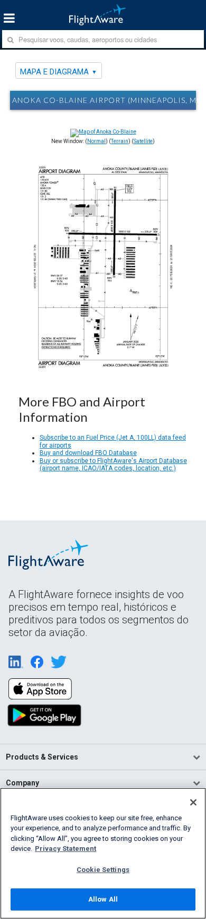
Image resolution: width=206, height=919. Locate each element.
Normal (96, 141)
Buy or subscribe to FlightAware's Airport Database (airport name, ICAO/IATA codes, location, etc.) (113, 464)
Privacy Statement (65, 848)
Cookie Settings (103, 870)
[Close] (193, 802)
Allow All (103, 899)
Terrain (119, 141)
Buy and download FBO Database (88, 453)
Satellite (143, 141)
